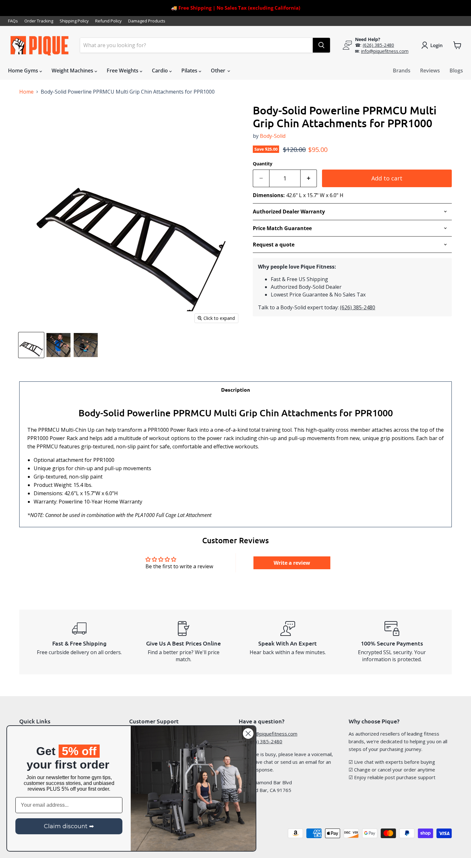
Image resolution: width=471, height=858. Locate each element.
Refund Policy (108, 21)
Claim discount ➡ (69, 826)
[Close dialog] (248, 733)
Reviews (430, 70)
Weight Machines (73, 70)
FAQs (13, 21)
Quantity (262, 163)
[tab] (235, 389)
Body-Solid (272, 135)
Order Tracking (38, 21)
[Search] (321, 45)
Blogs (456, 70)
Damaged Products (146, 21)
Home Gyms (23, 70)
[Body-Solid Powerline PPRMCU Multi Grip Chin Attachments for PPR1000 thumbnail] (31, 345)
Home (26, 92)
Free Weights (123, 70)
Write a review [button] (292, 562)
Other (219, 70)
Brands (401, 70)
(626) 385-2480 (378, 45)
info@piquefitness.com (385, 51)
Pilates (190, 70)
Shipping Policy (74, 21)
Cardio (160, 70)
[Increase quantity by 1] (309, 178)
